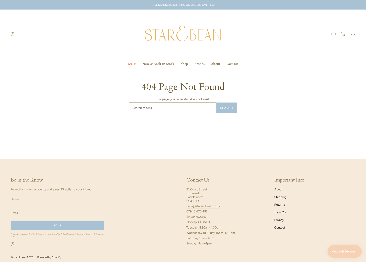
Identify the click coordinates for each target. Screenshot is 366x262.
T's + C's (280, 212)
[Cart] (353, 34)
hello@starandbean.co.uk (203, 206)
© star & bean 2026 (22, 257)
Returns (279, 205)
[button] (343, 34)
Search (226, 108)
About (278, 189)
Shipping (280, 197)
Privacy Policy (73, 234)
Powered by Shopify (49, 257)
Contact (279, 227)
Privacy (279, 220)
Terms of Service (95, 234)
